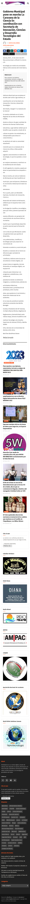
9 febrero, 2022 (7, 461)
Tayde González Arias (17, 840)
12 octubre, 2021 (7, 493)
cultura (9, 811)
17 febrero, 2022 (7, 430)
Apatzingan (5, 808)
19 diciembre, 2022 (7, 402)
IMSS (3, 820)
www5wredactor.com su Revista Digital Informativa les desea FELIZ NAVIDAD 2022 (14, 87)
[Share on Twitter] (8, 50)
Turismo (4, 842)
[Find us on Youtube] (10, 780)
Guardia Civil (15, 817)
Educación (4, 814)
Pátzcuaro (14, 831)
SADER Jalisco (22, 831)
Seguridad (24, 834)
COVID (3, 811)
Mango (14, 822)
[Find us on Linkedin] (14, 780)
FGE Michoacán (5, 817)
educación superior (14, 814)
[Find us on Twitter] (6, 780)
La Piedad (24, 820)
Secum (12, 834)
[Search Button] (28, 3)
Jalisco (18, 820)
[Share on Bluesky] (25, 50)
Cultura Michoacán (17, 811)
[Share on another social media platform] (21, 54)
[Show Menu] (2, 3)
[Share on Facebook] (4, 50)
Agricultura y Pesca (8, 362)
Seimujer (15, 837)
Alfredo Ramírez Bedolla (16, 805)
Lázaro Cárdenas (6, 822)
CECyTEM (12, 808)
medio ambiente (22, 822)
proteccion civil (6, 831)
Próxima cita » (7, 546)
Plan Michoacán (19, 828)
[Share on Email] (15, 50)
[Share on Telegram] (18, 50)
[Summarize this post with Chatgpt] (9, 54)
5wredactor (21, 897)
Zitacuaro (16, 845)
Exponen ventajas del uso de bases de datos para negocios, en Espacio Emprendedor (14, 426)
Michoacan (4, 825)
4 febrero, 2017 (8, 47)
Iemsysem (22, 817)
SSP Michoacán (5, 840)
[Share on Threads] (21, 50)
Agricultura (4, 805)
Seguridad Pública (6, 837)
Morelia (11, 825)
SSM (21, 837)
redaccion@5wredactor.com (12, 899)
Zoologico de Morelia (7, 848)
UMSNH (20, 842)
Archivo (6, 421)
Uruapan (4, 845)
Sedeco (18, 834)
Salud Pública (5, 834)
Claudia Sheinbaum (21, 808)
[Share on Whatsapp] (11, 50)
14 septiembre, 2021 (7, 523)
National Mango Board (7, 828)
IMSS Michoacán (10, 820)
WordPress (9, 897)
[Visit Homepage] (15, 3)
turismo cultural (12, 842)
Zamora (10, 845)
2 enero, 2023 (6, 374)
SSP (25, 837)
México (17, 825)
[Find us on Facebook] (2, 780)
